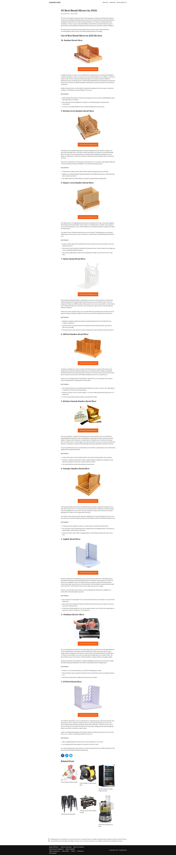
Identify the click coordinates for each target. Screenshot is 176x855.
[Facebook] (62, 755)
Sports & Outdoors (78, 847)
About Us (105, 2)
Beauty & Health (70, 849)
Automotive (80, 851)
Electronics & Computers (56, 849)
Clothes (73, 851)
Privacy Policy (121, 2)
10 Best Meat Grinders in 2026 (69, 782)
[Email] (71, 755)
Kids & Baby (65, 851)
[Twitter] (66, 755)
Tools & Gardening (65, 847)
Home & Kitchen (54, 847)
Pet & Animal (52, 853)
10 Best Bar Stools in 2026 (68, 814)
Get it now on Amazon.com (88, 69)
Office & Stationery (54, 851)
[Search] (126, 2)
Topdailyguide (65, 13)
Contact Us (112, 2)
